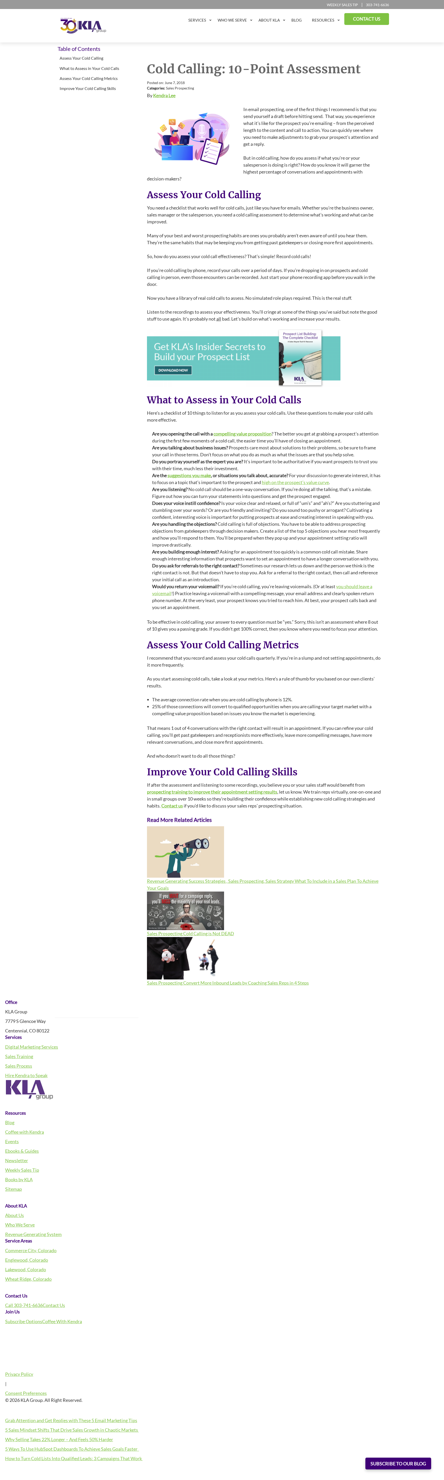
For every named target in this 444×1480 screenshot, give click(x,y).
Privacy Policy (19, 1374)
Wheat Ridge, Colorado (28, 1279)
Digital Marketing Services (31, 1047)
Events (12, 1141)
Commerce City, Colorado (31, 1250)
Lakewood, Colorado (25, 1269)
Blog (9, 1122)
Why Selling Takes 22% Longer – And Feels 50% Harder (59, 1439)
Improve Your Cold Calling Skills (88, 88)
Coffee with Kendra (24, 1132)
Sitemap (13, 1189)
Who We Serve (20, 1225)
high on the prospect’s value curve (295, 482)
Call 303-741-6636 (24, 1305)
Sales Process (18, 1066)
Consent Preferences (26, 1393)
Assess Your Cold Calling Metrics (89, 78)
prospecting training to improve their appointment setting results (212, 792)
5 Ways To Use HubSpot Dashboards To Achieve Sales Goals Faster (72, 1449)
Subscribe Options (23, 1321)
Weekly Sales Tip (342, 5)
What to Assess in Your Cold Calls (89, 68)
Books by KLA (19, 1179)
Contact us (172, 806)
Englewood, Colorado (26, 1260)
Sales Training (19, 1056)
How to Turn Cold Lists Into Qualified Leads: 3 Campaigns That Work (74, 1458)
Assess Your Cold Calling (81, 58)
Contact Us (54, 1305)
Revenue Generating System (33, 1234)
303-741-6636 (377, 5)
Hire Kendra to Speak (26, 1075)
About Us (14, 1215)
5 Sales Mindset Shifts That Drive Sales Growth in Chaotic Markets (72, 1430)
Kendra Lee (164, 95)
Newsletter (16, 1160)
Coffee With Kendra (62, 1321)
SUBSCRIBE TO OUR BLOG (398, 1463)
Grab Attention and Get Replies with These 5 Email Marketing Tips (71, 1420)
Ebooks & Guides (22, 1151)
